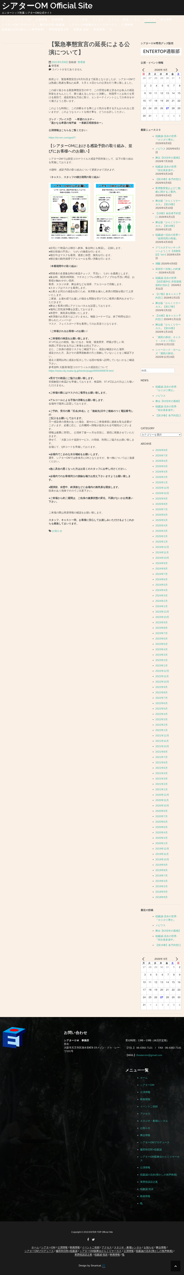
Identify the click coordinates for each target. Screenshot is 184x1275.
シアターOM (23, 19)
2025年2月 (161, 536)
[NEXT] (176, 69)
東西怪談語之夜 (59, 29)
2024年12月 (162, 547)
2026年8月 (161, 450)
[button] (111, 30)
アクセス (98, 19)
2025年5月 (161, 520)
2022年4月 (161, 714)
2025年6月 (161, 514)
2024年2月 (161, 600)
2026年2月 (161, 477)
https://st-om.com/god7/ (62, 137)
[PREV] (144, 69)
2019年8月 (161, 870)
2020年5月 (161, 827)
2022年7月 (161, 697)
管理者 (81, 62)
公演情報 (41, 19)
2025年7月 (161, 509)
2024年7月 (161, 574)
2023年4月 (161, 649)
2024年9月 (161, 563)
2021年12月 (162, 735)
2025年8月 (161, 503)
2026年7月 (161, 455)
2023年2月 (161, 660)
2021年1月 (161, 789)
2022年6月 (161, 703)
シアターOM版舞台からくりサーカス (93, 24)
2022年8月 (161, 692)
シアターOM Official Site (47, 5)
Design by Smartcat (90, 1265)
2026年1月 (161, 482)
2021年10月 (162, 746)
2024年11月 (162, 552)
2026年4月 (161, 471)
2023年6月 (161, 638)
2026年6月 (161, 460)
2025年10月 (162, 493)
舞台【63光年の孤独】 (168, 157)
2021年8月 (161, 751)
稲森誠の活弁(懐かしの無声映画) (23, 29)
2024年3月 (161, 595)
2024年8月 (161, 568)
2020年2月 (161, 837)
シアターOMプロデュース (18, 24)
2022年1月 (161, 730)
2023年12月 (162, 611)
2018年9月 (161, 891)
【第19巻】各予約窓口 (168, 179)
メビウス (160, 148)
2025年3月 (161, 530)
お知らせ (150, 19)
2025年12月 (162, 487)
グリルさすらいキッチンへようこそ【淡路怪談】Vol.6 (168, 251)
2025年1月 (161, 541)
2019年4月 (161, 881)
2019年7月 (161, 875)
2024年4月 (161, 590)
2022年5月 (161, 708)
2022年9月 (161, 687)
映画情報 (57, 19)
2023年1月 (161, 665)
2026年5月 (161, 466)
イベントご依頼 (78, 19)
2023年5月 (161, 644)
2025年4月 (161, 525)
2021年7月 (161, 757)
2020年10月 (162, 805)
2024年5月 (161, 584)
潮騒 (157, 263)
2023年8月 (161, 627)
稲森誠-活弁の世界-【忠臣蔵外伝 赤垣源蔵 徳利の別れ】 (168, 281)
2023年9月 (161, 622)
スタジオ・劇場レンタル (124, 19)
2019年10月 (162, 859)
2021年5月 (161, 767)
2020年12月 (162, 794)
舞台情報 (166, 19)
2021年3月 (161, 778)
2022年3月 (161, 719)
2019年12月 (162, 848)
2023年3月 (161, 654)
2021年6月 (161, 762)
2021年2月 (161, 784)
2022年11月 (162, 676)
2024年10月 (162, 557)
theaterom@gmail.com (149, 1055)
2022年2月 (161, 724)
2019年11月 (162, 854)
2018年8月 (161, 897)
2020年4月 (161, 832)
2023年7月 (161, 633)
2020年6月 (161, 821)
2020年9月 (161, 810)
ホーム (6, 19)
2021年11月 (162, 740)
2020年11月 (162, 800)
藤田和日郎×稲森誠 (52, 24)
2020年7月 (161, 816)
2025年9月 (161, 498)
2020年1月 (161, 843)
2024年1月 (161, 606)
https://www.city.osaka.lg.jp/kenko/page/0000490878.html (81, 370)
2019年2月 (161, 886)
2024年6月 (161, 579)
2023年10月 (162, 617)
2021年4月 (161, 773)
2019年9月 (161, 864)
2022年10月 (162, 681)
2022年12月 (162, 670)
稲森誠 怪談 (81, 29)
